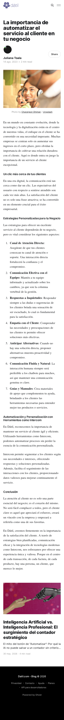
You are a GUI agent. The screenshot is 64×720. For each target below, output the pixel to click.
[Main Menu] (58, 5)
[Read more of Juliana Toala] (7, 49)
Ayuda (41, 683)
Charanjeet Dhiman (31, 112)
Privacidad (16, 683)
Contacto (29, 683)
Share (54, 54)
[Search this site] (52, 5)
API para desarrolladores (33, 687)
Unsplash (48, 112)
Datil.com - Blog (27, 676)
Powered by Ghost (32, 694)
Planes (51, 683)
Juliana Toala (12, 58)
